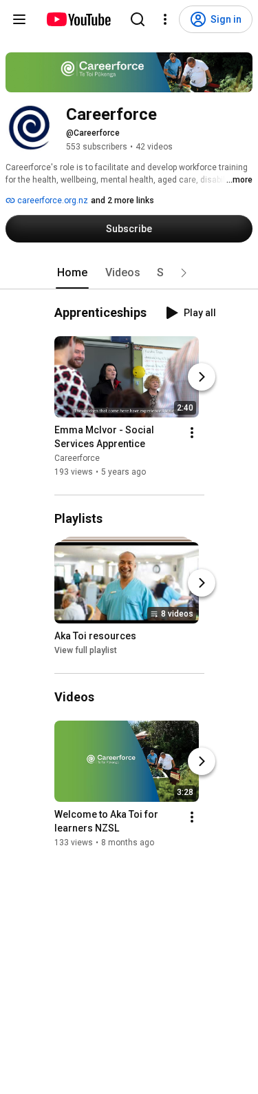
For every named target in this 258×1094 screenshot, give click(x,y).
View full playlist (85, 650)
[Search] (137, 19)
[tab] (72, 272)
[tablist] (129, 272)
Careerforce (77, 458)
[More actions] (192, 432)
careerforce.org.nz (51, 200)
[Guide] (19, 19)
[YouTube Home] (78, 19)
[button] (183, 272)
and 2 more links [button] (122, 200)
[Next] (201, 377)
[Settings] (165, 19)
